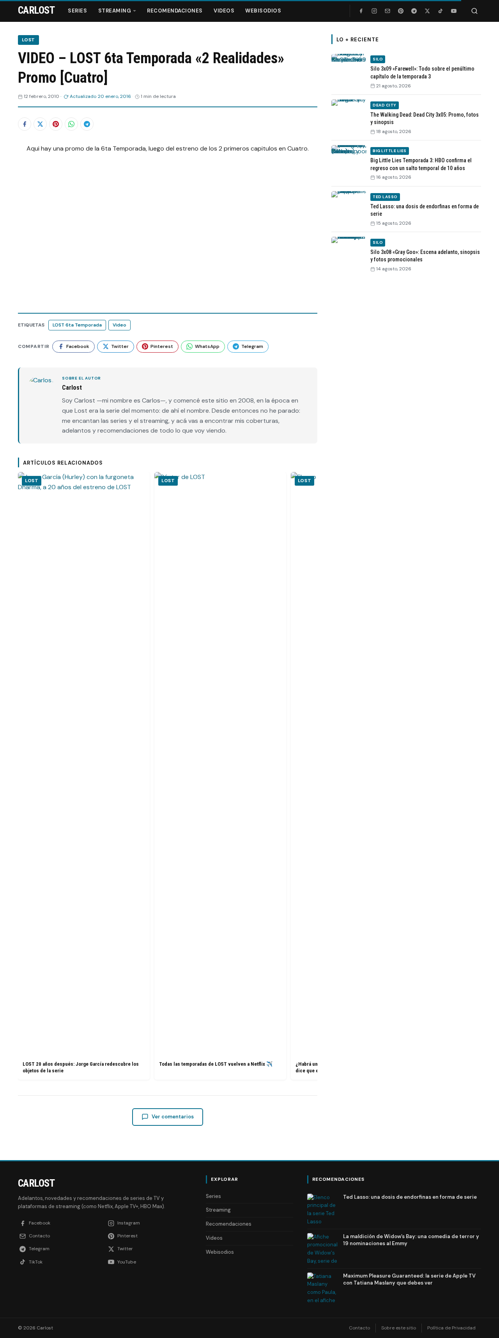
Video (119, 325)
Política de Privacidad (451, 1328)
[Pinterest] (401, 11)
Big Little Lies (390, 150)
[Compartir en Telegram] (87, 124)
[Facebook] (361, 11)
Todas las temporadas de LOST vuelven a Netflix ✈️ (216, 1064)
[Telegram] (414, 11)
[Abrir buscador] (474, 11)
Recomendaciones (175, 10)
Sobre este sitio (398, 1328)
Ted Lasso (385, 196)
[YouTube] (454, 11)
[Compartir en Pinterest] (55, 124)
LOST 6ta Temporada (77, 325)
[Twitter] (427, 11)
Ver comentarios (173, 1116)
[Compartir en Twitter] (40, 124)
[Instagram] (374, 11)
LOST (28, 40)
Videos (224, 10)
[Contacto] (387, 11)
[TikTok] (440, 11)
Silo (378, 59)
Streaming (114, 10)
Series (77, 10)
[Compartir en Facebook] (24, 124)
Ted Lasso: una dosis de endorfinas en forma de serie (410, 1197)
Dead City (384, 105)
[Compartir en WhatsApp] (71, 124)
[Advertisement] (406, 399)
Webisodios (263, 10)
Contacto (359, 1328)
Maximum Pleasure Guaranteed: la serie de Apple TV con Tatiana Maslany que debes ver (409, 1279)
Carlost (36, 1183)
